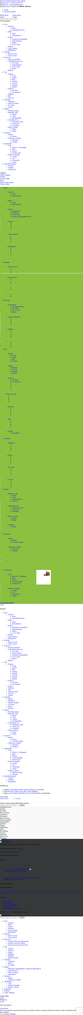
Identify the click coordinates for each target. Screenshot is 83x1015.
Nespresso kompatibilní (19, 39)
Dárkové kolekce (13, 103)
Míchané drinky (17, 772)
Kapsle (10, 37)
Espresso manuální (14, 59)
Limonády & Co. (13, 120)
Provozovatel (8, 901)
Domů (2, 797)
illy (9, 891)
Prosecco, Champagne (19, 147)
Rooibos (15, 81)
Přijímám (13, 1014)
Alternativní (12, 974)
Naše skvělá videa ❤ (7, 603)
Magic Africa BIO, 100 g (23, 791)
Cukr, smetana (12, 48)
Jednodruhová (16, 35)
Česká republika (17, 582)
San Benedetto (16, 118)
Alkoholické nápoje (11, 893)
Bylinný (14, 85)
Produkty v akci (9, 903)
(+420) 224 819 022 (16, 3)
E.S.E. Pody (16, 44)
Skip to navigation (6, 1)
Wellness (11, 94)
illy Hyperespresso (18, 306)
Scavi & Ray (20, 891)
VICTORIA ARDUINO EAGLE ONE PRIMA (25, 793)
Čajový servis (12, 55)
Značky (10, 695)
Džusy (14, 129)
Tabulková (11, 101)
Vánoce (10, 166)
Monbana (61, 891)
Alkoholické (8, 144)
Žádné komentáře (19, 871)
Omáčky (15, 142)
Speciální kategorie (10, 164)
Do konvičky (16, 92)
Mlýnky (10, 70)
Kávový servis (12, 54)
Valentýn (11, 167)
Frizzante (15, 774)
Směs (14, 28)
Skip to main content (18, 1)
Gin (13, 158)
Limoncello (15, 160)
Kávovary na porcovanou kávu (18, 945)
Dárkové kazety (13, 692)
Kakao (10, 107)
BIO (9, 96)
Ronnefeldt (15, 433)
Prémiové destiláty (14, 155)
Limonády (15, 125)
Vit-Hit (5, 891)
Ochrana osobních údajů (12, 908)
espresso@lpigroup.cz (16, 4)
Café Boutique (4, 840)
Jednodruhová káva (18, 30)
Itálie (13, 149)
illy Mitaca (15, 213)
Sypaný (10, 74)
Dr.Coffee (15, 63)
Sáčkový (11, 89)
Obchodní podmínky (10, 905)
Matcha (14, 87)
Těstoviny (15, 140)
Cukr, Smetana (13, 930)
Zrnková (11, 26)
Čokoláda (7, 100)
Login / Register (9, 992)
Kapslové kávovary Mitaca (16, 943)
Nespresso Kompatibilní (20, 655)
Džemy (14, 136)
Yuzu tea (11, 98)
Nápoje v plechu (13, 770)
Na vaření (11, 105)
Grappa (14, 156)
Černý (14, 76)
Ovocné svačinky (17, 542)
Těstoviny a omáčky (14, 138)
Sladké (10, 134)
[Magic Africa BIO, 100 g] (9, 791)
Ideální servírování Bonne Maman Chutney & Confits (21, 878)
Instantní (11, 928)
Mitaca (14, 43)
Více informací (5, 1014)
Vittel (14, 116)
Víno (9, 145)
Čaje (5, 72)
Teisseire (34, 891)
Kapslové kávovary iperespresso (18, 941)
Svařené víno (16, 153)
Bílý (13, 79)
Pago (56, 891)
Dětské (10, 699)
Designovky (12, 169)
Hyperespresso (17, 65)
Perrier (14, 114)
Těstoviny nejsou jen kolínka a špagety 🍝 (17, 869)
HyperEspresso (17, 41)
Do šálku (15, 90)
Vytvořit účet (4, 1008)
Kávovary (7, 57)
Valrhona (39, 891)
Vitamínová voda (17, 122)
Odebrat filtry (4, 798)
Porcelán (7, 52)
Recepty (10, 708)
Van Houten (28, 891)
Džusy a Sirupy (13, 127)
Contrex (14, 501)
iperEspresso (16, 211)
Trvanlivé (7, 133)
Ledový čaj (15, 123)
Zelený (14, 78)
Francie (14, 151)
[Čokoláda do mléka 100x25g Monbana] (7, 789)
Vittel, (1, 891)
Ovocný (14, 83)
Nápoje (6, 109)
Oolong (14, 361)
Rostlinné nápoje (13, 111)
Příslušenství (12, 50)
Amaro (14, 162)
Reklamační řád (9, 907)
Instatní (10, 46)
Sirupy (14, 131)
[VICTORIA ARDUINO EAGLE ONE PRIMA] (7, 793)
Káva (5, 24)
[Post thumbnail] (6, 867)
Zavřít (2, 605)
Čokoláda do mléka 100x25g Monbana (23, 789)
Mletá (10, 32)
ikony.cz (8, 912)
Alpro (14, 527)
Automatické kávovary (15, 61)
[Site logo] (6, 17)
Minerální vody (13, 112)
